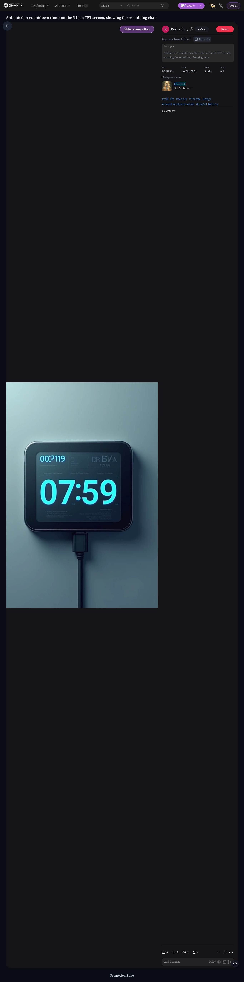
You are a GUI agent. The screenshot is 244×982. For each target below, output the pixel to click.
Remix (225, 29)
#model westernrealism (178, 104)
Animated (169, 53)
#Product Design (200, 99)
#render (181, 99)
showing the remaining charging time (186, 57)
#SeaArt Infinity (207, 104)
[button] (163, 6)
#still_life (168, 99)
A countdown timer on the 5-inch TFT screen (203, 53)
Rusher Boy (179, 29)
